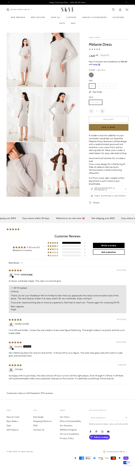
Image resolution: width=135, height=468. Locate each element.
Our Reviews (66, 425)
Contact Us (38, 429)
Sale (9, 425)
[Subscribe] (126, 418)
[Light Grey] (91, 75)
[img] (15, 270)
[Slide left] (9, 2)
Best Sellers (12, 421)
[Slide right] (126, 2)
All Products (12, 429)
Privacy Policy (67, 438)
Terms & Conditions (69, 434)
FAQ (35, 425)
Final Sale (95, 102)
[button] (113, 10)
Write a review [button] (108, 245)
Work (97, 37)
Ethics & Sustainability (70, 421)
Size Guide (38, 417)
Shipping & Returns (42, 421)
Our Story (65, 417)
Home (91, 37)
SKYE (15, 451)
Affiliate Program (68, 429)
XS (92, 86)
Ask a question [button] (108, 252)
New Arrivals (13, 417)
